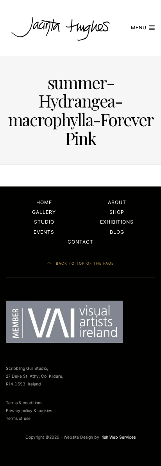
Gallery (44, 212)
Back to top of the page (84, 263)
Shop (116, 212)
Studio (44, 222)
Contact (80, 242)
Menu (139, 27)
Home (44, 202)
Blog (117, 232)
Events (44, 232)
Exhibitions (117, 222)
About (117, 202)
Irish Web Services (118, 437)
